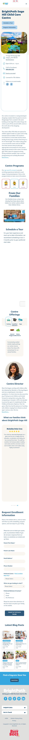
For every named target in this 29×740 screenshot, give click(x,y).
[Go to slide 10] (19, 50)
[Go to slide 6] (13, 50)
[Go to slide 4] (10, 50)
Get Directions (10, 60)
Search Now (14, 680)
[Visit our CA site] (14, 1)
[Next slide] (23, 42)
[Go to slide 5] (11, 50)
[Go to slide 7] (14, 50)
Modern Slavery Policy (16, 718)
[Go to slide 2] (7, 50)
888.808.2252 (10, 69)
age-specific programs (10, 170)
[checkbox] (14, 595)
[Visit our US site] (17, 1)
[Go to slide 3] (8, 50)
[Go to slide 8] (16, 50)
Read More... (5, 157)
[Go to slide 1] (5, 50)
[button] (26, 4)
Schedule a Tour (8, 23)
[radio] (14, 593)
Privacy (14, 720)
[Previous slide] (4, 42)
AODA (6, 718)
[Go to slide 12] (22, 50)
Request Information (9, 27)
